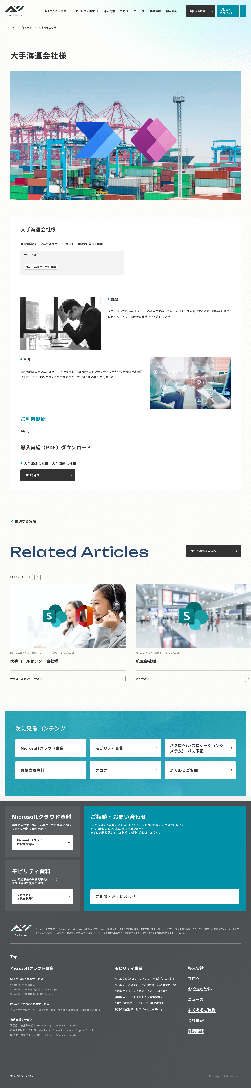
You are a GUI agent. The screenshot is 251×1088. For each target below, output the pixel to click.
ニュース (139, 11)
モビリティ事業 (85, 11)
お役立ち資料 (200, 989)
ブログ (124, 11)
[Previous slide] (30, 577)
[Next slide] (37, 577)
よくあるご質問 (202, 1010)
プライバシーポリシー (23, 1076)
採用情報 (171, 11)
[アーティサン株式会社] (21, 935)
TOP (13, 27)
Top (14, 956)
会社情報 (155, 11)
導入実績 (109, 11)
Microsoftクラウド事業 (31, 968)
